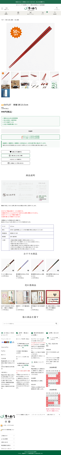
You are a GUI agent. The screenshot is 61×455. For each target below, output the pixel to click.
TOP (2, 20)
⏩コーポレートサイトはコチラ (7, 426)
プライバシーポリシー (6, 448)
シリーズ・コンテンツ (37, 414)
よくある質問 (4, 439)
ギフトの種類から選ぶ (22, 414)
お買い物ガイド (51, 414)
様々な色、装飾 (9, 20)
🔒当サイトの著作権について (7, 430)
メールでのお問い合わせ (52, 338)
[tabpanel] (30, 47)
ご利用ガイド (4, 435)
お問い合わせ (4, 442)
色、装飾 (17, 20)
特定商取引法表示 (6, 445)
